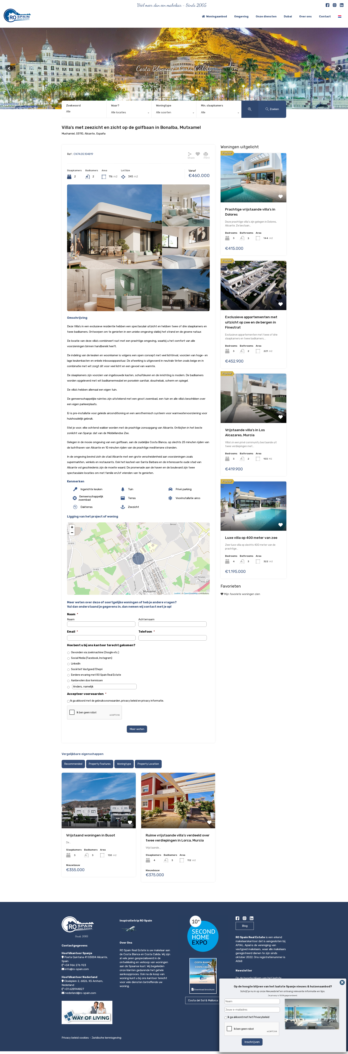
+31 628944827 (74, 989)
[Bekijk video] (87, 1024)
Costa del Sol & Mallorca (203, 1000)
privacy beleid (129, 700)
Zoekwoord (73, 105)
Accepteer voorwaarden (86, 694)
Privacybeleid (261, 1017)
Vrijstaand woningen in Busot (90, 835)
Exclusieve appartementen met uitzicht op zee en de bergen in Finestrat (251, 322)
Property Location (148, 763)
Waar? (115, 105)
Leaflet (177, 593)
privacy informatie (152, 700)
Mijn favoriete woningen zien (241, 594)
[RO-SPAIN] (17, 20)
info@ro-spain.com (77, 969)
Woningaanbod (216, 16)
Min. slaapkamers (212, 105)
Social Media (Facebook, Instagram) (91, 658)
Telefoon (146, 631)
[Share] (190, 154)
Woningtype (163, 105)
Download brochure (204, 989)
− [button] (72, 532)
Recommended (73, 763)
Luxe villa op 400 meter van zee (251, 538)
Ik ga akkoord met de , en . (117, 700)
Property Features (100, 763)
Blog (245, 925)
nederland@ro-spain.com (80, 993)
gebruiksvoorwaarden (107, 700)
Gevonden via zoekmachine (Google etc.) (95, 652)
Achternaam (146, 619)
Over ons (305, 16)
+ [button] (72, 527)
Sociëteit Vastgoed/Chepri (87, 669)
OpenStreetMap (191, 593)
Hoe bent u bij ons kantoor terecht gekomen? (101, 645)
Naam (72, 614)
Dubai (288, 16)
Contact (325, 16)
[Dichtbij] (342, 982)
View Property (99, 798)
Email (72, 631)
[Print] (206, 154)
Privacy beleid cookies (75, 1037)
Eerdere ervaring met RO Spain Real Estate (96, 674)
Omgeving (241, 16)
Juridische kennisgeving (106, 1037)
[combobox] (129, 113)
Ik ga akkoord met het (248, 1017)
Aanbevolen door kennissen (87, 680)
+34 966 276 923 (75, 965)
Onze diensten (266, 16)
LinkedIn (75, 663)
